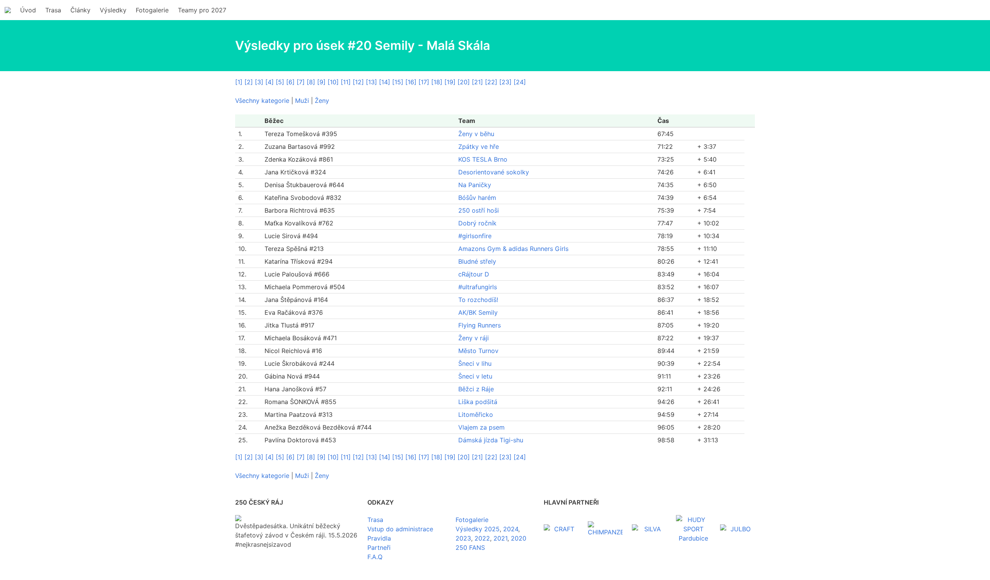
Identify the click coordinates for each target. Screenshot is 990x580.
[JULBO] (737, 529)
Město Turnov (478, 351)
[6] (290, 82)
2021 (500, 538)
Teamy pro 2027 (202, 10)
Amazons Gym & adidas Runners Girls (513, 248)
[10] (333, 82)
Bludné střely (477, 261)
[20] (463, 82)
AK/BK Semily (478, 312)
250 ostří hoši (478, 210)
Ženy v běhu (476, 134)
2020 (518, 538)
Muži (302, 100)
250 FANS (470, 547)
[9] (321, 82)
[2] (248, 82)
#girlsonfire (475, 236)
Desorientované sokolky (493, 172)
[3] (259, 82)
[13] (371, 82)
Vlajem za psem (481, 427)
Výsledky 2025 (478, 529)
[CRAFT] (561, 529)
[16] (410, 82)
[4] (269, 82)
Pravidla (379, 538)
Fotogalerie (152, 10)
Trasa (53, 10)
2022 (482, 538)
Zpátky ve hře (478, 146)
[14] (384, 82)
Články (80, 10)
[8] (311, 82)
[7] (301, 82)
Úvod (28, 10)
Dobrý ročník (477, 223)
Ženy (322, 100)
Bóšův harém (477, 197)
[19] (450, 82)
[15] (397, 82)
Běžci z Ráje (476, 389)
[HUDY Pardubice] (693, 529)
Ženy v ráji (473, 338)
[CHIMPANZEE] (605, 529)
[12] (358, 82)
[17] (423, 82)
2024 (510, 529)
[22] (491, 82)
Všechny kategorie (262, 100)
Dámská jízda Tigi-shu (490, 440)
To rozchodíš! (478, 300)
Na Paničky (474, 185)
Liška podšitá (477, 402)
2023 (463, 538)
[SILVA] (649, 529)
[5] (280, 82)
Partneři (379, 547)
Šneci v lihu (475, 363)
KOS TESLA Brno (482, 159)
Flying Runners (479, 325)
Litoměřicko (475, 414)
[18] (436, 82)
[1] (238, 82)
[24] (520, 82)
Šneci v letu (475, 376)
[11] (346, 82)
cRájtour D (473, 274)
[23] (505, 82)
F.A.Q (374, 557)
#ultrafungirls (477, 287)
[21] (477, 82)
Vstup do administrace (400, 529)
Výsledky (113, 10)
